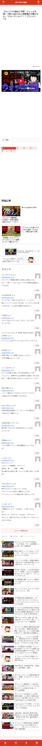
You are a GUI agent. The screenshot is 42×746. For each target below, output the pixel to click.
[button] (38, 433)
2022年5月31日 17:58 (8, 486)
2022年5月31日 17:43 (8, 338)
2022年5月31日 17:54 (8, 425)
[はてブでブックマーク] (25, 586)
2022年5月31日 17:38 (8, 277)
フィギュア (6, 151)
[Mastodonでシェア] (16, 581)
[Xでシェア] (7, 581)
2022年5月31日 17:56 (8, 443)
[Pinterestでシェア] (11, 592)
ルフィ (20, 148)
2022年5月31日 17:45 (8, 353)
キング (27, 148)
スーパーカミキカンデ (9, 148)
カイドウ (34, 148)
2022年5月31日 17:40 (8, 297)
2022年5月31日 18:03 (8, 506)
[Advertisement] (21, 43)
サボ (14, 151)
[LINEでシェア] (35, 586)
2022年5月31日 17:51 (8, 408)
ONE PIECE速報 (21, 2)
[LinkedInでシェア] (21, 592)
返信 (37, 290)
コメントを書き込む (21, 530)
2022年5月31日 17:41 (8, 318)
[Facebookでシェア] (7, 586)
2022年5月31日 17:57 (8, 460)
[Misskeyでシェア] (35, 581)
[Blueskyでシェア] (25, 581)
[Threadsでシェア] (16, 586)
